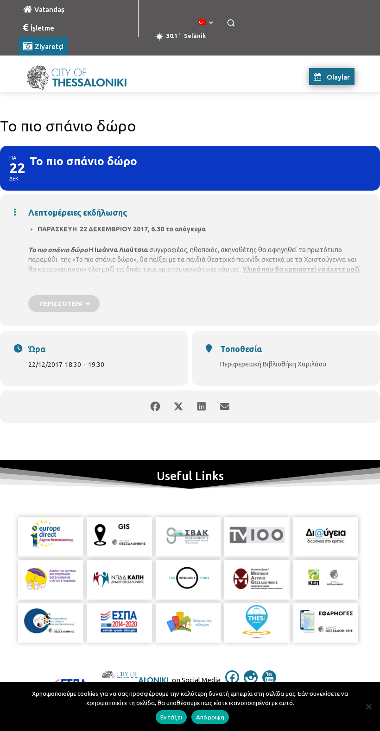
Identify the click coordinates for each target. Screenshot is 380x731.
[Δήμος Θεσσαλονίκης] (81, 76)
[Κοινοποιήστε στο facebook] (155, 406)
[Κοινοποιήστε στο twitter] (178, 406)
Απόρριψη (210, 717)
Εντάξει (171, 717)
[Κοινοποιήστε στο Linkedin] (201, 406)
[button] (230, 23)
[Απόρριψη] (368, 706)
